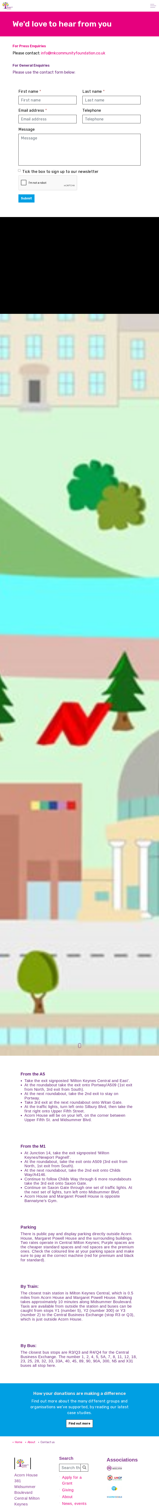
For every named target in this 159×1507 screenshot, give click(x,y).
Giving (67, 1490)
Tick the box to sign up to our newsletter (60, 171)
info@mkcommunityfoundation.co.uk (73, 53)
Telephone (91, 110)
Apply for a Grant (72, 1480)
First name (29, 91)
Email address (32, 110)
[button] (84, 1468)
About (67, 1497)
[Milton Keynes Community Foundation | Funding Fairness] (7, 6)
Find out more (79, 1423)
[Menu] (153, 6)
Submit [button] (26, 198)
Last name (93, 91)
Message (26, 129)
